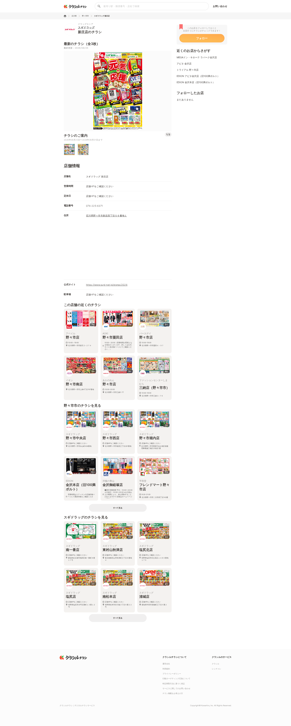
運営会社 (166, 664)
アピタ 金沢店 (184, 63)
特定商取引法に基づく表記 (174, 683)
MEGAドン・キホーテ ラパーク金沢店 (197, 57)
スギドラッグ (86, 27)
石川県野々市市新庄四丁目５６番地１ (106, 215)
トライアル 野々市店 (188, 69)
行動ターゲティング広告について (176, 678)
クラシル (215, 664)
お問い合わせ (220, 6)
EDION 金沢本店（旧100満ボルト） (196, 82)
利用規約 (166, 669)
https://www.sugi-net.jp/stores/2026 (106, 284)
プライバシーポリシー (172, 673)
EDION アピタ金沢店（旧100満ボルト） (198, 76)
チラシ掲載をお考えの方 (173, 693)
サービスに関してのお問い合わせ (176, 688)
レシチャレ (216, 669)
